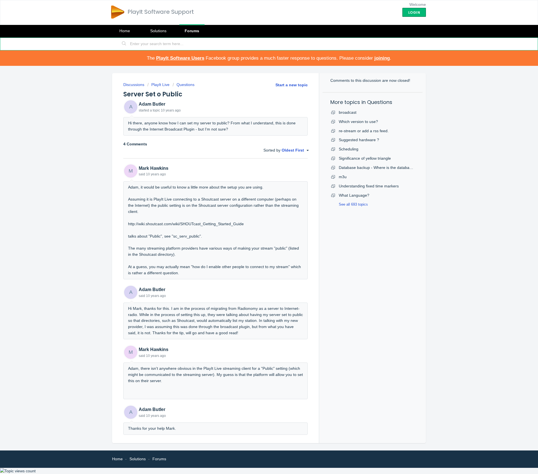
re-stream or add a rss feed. (364, 131)
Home (124, 31)
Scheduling (348, 149)
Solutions (158, 31)
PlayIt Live (160, 84)
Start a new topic (291, 85)
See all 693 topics (353, 204)
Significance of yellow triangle (365, 158)
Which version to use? (358, 121)
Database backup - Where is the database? (377, 167)
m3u (343, 177)
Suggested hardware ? (359, 140)
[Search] (124, 44)
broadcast (347, 112)
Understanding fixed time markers (369, 186)
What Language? (354, 195)
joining (382, 58)
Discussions (133, 84)
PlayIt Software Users (180, 58)
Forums (192, 31)
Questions (185, 84)
